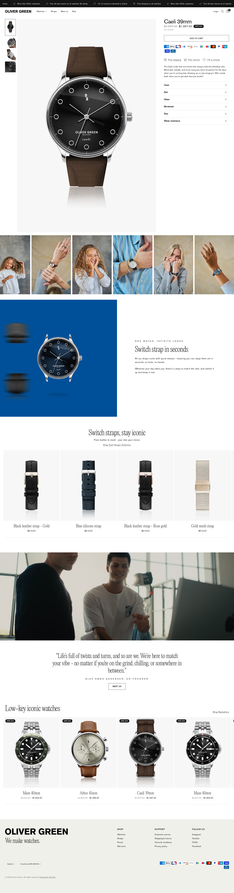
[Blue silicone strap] (88, 485)
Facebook (196, 846)
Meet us (64, 11)
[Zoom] (150, 24)
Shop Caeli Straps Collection (117, 445)
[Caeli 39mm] (145, 752)
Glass (167, 99)
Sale (74, 11)
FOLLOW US (198, 829)
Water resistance (172, 121)
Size (166, 113)
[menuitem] (42, 11)
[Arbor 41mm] (88, 752)
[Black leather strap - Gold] (31, 485)
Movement (169, 106)
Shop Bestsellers (221, 712)
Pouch (120, 842)
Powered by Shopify (47, 877)
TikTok (195, 842)
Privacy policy (161, 846)
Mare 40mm (31, 793)
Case (166, 85)
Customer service (163, 834)
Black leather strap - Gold (32, 526)
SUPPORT (160, 829)
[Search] (222, 11)
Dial (166, 92)
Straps (54, 11)
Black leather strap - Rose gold (145, 526)
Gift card (121, 846)
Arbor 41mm (88, 793)
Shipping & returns (163, 838)
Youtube (195, 838)
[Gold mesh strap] (202, 485)
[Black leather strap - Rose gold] (145, 485)
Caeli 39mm (145, 793)
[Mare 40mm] (31, 752)
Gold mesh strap (202, 526)
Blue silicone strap (88, 526)
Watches (41, 11)
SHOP (120, 829)
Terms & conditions (163, 842)
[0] (227, 11)
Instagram (196, 834)
